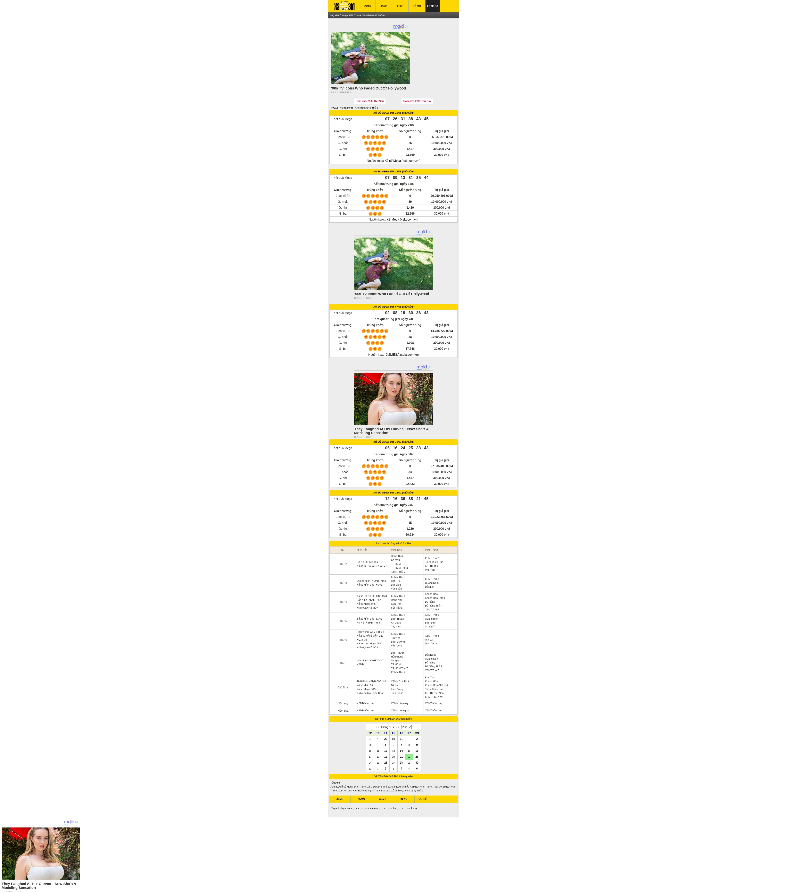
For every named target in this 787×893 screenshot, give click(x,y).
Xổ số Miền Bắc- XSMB (370, 584)
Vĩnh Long (397, 645)
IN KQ (403, 799)
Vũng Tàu (396, 588)
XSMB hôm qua (365, 710)
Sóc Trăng (397, 607)
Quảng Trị (430, 626)
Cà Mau (395, 560)
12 (385, 750)
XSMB (367, 6)
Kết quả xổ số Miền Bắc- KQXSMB (370, 637)
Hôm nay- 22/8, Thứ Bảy (417, 101)
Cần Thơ (396, 603)
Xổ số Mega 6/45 (366, 603)
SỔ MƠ (417, 6)
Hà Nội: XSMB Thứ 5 (368, 622)
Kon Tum (430, 677)
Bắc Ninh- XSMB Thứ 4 (370, 600)
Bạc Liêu (396, 584)
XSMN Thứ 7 (398, 672)
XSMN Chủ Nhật (400, 681)
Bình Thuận (397, 618)
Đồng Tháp (397, 556)
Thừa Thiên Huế (434, 562)
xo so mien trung (407, 808)
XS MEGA (432, 6)
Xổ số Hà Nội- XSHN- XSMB (372, 596)
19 (385, 756)
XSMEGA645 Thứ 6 (367, 107)
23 (416, 756)
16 (416, 750)
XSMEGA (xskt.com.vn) (402, 354)
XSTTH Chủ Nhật (434, 693)
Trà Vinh (395, 637)
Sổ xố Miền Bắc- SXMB (370, 618)
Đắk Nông (430, 654)
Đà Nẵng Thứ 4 (433, 605)
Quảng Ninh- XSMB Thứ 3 (371, 580)
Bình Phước (397, 652)
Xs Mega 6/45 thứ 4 (368, 607)
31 (401, 738)
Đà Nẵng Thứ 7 (433, 666)
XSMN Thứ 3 (398, 577)
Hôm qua (343, 710)
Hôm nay (343, 703)
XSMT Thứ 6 (432, 635)
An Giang (396, 622)
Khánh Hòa (431, 594)
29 (385, 738)
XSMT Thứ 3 (432, 579)
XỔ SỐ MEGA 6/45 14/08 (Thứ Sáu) (393, 171)
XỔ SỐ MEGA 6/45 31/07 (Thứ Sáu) (393, 441)
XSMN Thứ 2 (398, 571)
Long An (395, 660)
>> (398, 727)
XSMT (400, 6)
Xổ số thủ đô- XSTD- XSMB (372, 566)
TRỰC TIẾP (421, 799)
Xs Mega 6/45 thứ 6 (368, 647)
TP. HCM (396, 564)
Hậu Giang (397, 656)
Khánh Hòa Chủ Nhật (437, 685)
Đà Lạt (394, 685)
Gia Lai (429, 639)
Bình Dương (398, 641)
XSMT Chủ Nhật (434, 697)
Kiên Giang (397, 689)
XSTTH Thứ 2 (432, 566)
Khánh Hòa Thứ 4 (435, 597)
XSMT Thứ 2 (432, 558)
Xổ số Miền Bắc (365, 685)
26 (385, 762)
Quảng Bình (431, 618)
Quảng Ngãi (432, 658)
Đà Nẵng (430, 601)
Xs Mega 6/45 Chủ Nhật (370, 693)
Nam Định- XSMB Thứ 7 (370, 660)
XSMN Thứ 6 (398, 634)
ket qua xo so (345, 808)
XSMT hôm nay (433, 703)
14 (401, 750)
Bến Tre (395, 580)
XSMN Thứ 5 (398, 614)
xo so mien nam (370, 808)
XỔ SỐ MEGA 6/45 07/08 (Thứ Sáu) (393, 306)
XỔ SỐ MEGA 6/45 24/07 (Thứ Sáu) (393, 492)
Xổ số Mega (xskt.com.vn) (402, 160)
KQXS (334, 107)
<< (377, 727)
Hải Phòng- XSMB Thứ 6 (370, 631)
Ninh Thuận (431, 643)
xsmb (357, 808)
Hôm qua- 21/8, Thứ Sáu (370, 101)
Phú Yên (430, 569)
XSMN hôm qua (400, 710)
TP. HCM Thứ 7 (399, 668)
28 (401, 762)
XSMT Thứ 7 (432, 670)
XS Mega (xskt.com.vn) (403, 219)
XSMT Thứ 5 (432, 614)
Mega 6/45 (347, 107)
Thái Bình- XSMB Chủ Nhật (372, 681)
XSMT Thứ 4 (432, 609)
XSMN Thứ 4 (398, 596)
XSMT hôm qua (433, 710)
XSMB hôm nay (365, 703)
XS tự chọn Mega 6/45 (369, 643)
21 (401, 756)
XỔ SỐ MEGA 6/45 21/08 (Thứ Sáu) (393, 112)
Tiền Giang (397, 693)
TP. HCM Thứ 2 (399, 567)
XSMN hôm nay (399, 703)
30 (416, 762)
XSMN (384, 6)
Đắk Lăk (429, 586)
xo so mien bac (388, 808)
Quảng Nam (432, 583)
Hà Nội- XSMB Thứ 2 (368, 562)
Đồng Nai (396, 600)
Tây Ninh (396, 626)
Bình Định (430, 622)
